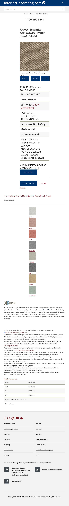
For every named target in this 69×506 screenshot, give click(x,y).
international (8, 450)
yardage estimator (42, 439)
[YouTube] (17, 419)
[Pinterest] (12, 419)
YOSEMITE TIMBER (41, 14)
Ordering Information (11, 346)
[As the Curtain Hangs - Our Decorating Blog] (21, 419)
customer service (9, 424)
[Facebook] (5, 419)
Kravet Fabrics (9, 196)
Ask (46, 78)
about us (7, 434)
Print (36, 78)
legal (37, 455)
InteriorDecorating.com (22, 3)
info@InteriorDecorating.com (52, 469)
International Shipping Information (16, 332)
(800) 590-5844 (16, 481)
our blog (7, 439)
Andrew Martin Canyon (25, 196)
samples (38, 434)
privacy (6, 455)
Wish (25, 78)
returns (38, 424)
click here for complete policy (24, 350)
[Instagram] (8, 419)
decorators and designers (44, 450)
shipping (7, 445)
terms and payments (11, 429)
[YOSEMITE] (34, 56)
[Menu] (62, 3)
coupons (38, 429)
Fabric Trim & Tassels (43, 196)
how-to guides (40, 445)
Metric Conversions (30, 106)
